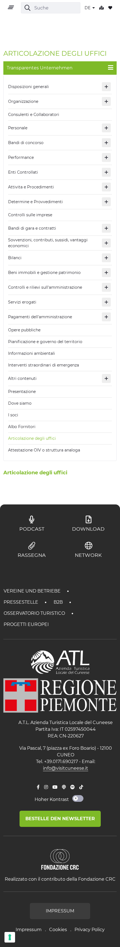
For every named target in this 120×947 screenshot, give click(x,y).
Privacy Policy (90, 929)
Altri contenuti (22, 378)
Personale (17, 127)
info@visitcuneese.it (65, 768)
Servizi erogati (22, 302)
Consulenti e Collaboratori (33, 114)
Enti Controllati (23, 172)
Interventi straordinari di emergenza (43, 365)
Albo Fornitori (21, 426)
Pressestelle (21, 602)
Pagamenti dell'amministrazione (40, 316)
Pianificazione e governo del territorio (45, 341)
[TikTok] (81, 787)
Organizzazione (23, 101)
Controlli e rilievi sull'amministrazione (45, 287)
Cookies (58, 929)
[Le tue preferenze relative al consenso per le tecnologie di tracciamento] (9, 937)
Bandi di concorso (26, 142)
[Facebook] (38, 787)
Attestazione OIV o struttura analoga (44, 450)
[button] (106, 86)
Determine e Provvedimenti (35, 201)
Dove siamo (20, 403)
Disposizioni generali (28, 86)
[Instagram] (46, 787)
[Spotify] (72, 787)
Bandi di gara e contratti (32, 228)
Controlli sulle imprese (30, 214)
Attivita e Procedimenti (31, 187)
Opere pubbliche (24, 329)
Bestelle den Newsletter (60, 818)
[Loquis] (64, 787)
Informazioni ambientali (31, 353)
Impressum (29, 929)
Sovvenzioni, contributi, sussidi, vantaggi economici (48, 242)
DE (88, 7)
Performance (21, 157)
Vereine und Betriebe (33, 591)
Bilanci (14, 257)
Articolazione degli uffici (32, 438)
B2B (59, 602)
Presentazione (22, 391)
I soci (13, 414)
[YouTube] (54, 787)
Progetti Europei (26, 624)
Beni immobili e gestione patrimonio (44, 272)
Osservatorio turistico (35, 613)
